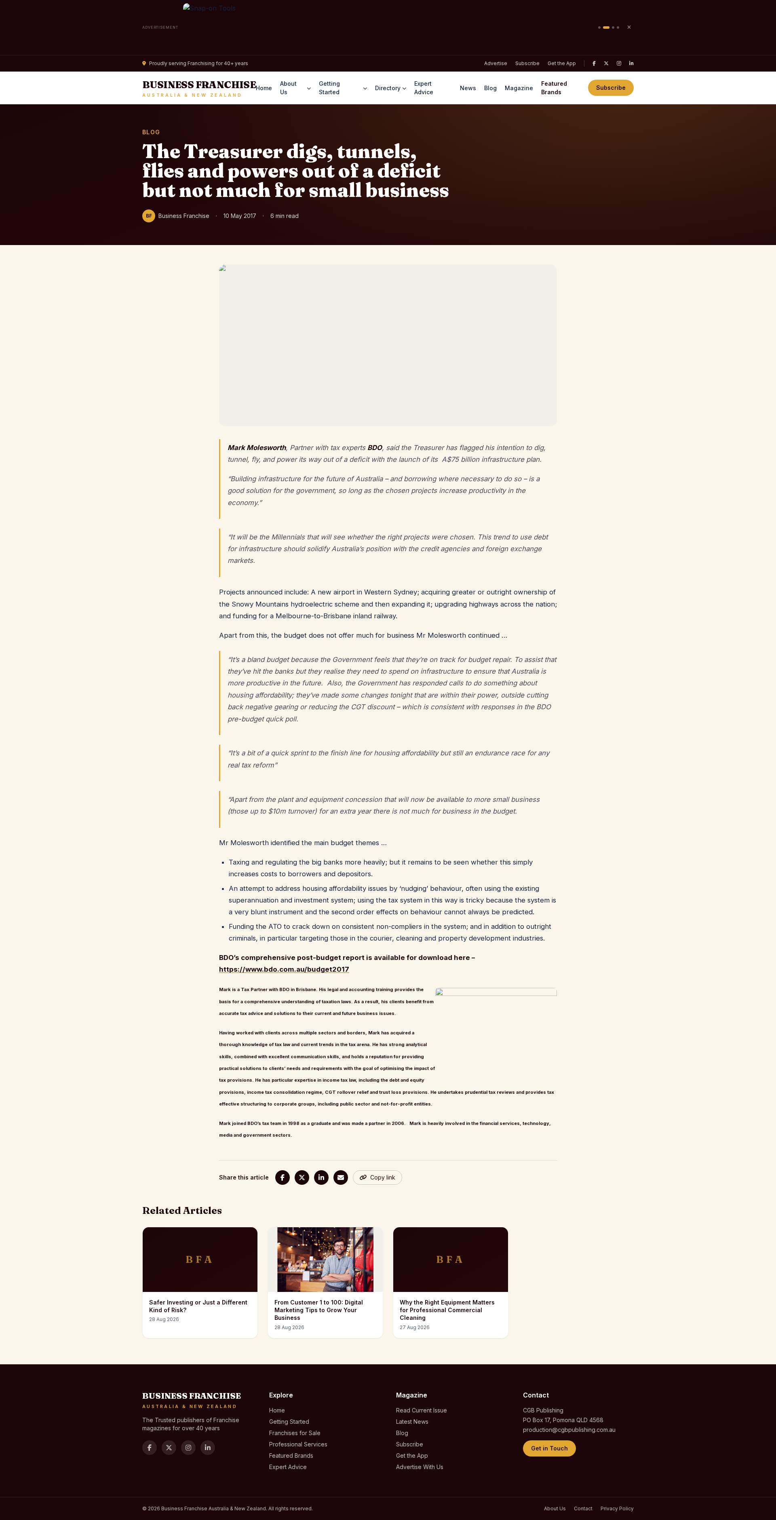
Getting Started (329, 87)
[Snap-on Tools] (388, 27)
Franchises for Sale (295, 1432)
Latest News (412, 1421)
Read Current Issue (421, 1410)
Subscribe (527, 63)
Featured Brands (554, 87)
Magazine (519, 88)
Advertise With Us (419, 1466)
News (468, 88)
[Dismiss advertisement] (629, 27)
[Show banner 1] (599, 27)
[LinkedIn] (631, 63)
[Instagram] (619, 63)
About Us (288, 87)
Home (264, 88)
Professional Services (298, 1444)
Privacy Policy (617, 1508)
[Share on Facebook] (282, 1177)
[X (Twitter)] (606, 63)
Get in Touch (549, 1448)
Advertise (495, 63)
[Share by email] (340, 1177)
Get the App (562, 63)
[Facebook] (594, 63)
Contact (583, 1508)
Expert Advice (423, 87)
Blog (490, 88)
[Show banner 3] (613, 27)
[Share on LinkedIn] (321, 1177)
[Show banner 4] (618, 27)
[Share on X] (302, 1177)
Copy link (382, 1177)
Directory (388, 88)
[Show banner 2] (606, 27)
